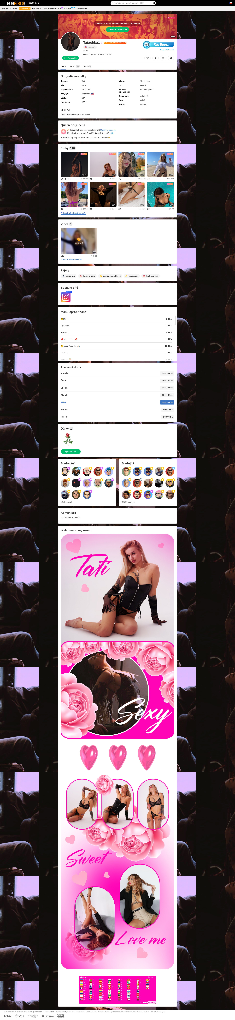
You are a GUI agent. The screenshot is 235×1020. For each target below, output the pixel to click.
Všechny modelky (9, 8)
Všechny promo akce (52, 8)
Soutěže (67, 8)
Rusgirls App (81, 8)
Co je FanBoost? (167, 50)
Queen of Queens (108, 130)
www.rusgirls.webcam (35, 1012)
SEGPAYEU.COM (61, 1012)
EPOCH (52, 1012)
